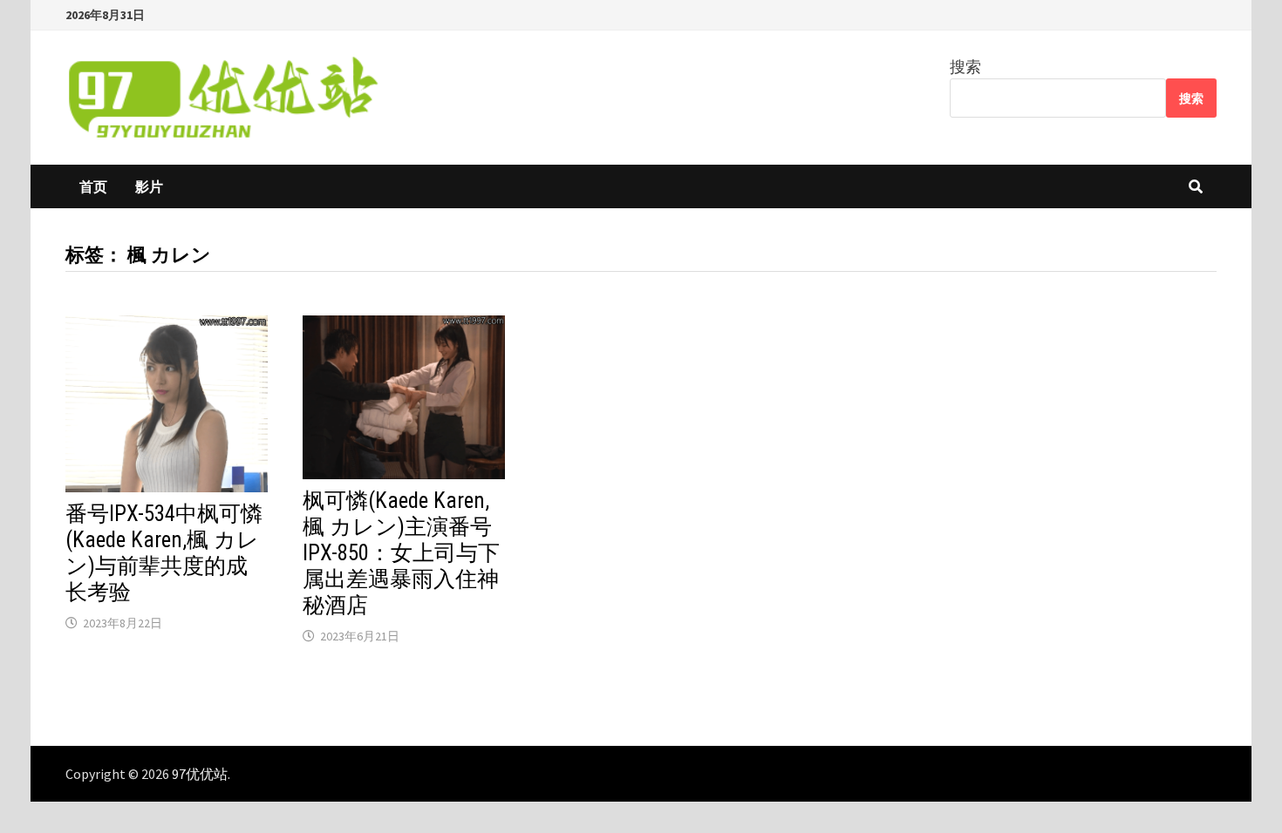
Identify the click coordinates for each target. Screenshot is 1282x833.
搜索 (965, 67)
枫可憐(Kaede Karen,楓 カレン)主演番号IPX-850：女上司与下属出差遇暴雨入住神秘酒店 (401, 553)
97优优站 (200, 773)
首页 (93, 186)
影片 (149, 186)
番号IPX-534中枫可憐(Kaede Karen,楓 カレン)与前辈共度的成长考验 (164, 553)
